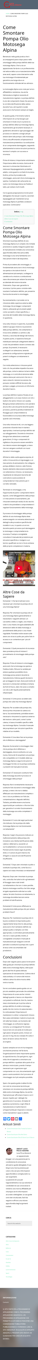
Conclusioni (8, 222)
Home (7, 13)
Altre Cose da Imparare (12, 1241)
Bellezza (8, 1248)
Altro (7, 1244)
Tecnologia (9, 1277)
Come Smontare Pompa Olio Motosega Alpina (18, 216)
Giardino (8, 1262)
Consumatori (9, 1255)
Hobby (8, 1266)
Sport (7, 1273)
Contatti (6, 1302)
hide (21, 212)
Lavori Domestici (10, 1270)
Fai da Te (8, 1259)
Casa (7, 1252)
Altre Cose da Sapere (11, 219)
